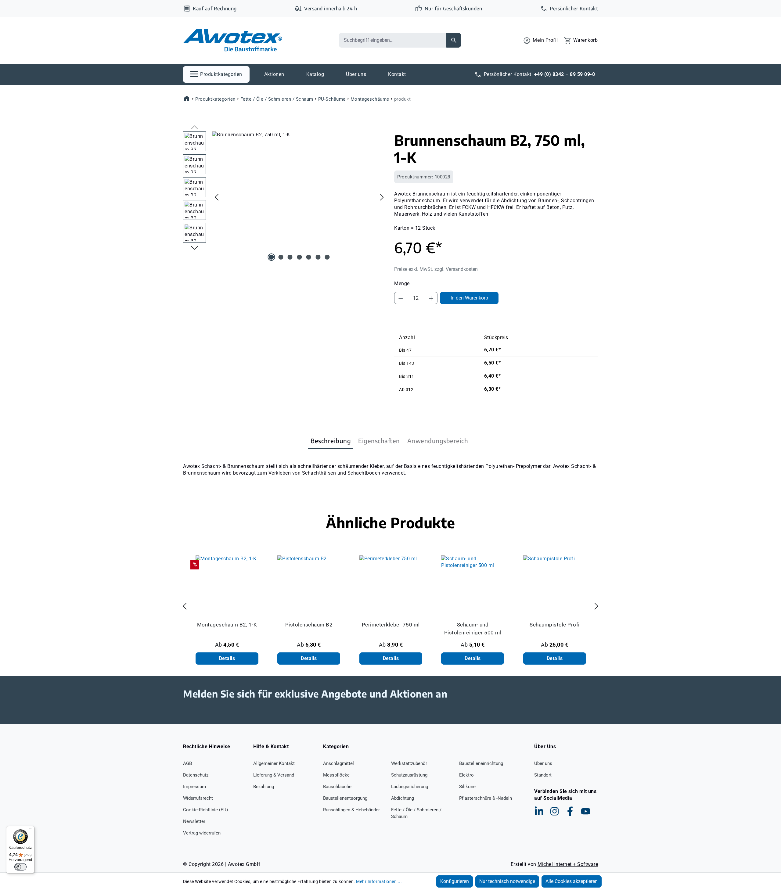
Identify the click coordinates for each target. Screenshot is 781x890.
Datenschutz (195, 775)
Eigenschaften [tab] (379, 440)
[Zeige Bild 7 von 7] (327, 257)
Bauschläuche (337, 786)
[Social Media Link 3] (570, 811)
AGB (187, 763)
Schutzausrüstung (409, 775)
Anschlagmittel (338, 763)
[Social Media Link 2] (555, 811)
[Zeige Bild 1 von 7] (271, 257)
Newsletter (194, 821)
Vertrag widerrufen (202, 833)
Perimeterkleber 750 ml (391, 625)
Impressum (194, 786)
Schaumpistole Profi (555, 625)
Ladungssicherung (409, 786)
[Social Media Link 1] (539, 811)
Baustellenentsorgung (345, 798)
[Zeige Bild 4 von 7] (299, 257)
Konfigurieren (454, 881)
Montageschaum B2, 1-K (227, 625)
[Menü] (30, 829)
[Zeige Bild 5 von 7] (308, 257)
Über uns (543, 763)
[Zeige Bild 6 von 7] (317, 257)
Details (227, 658)
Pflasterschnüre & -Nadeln (485, 798)
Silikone (467, 786)
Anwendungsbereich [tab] (437, 440)
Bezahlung (263, 786)
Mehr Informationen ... (379, 881)
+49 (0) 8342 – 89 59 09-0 (564, 74)
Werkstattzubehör (409, 763)
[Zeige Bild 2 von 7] (280, 257)
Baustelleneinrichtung (481, 763)
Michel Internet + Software (568, 864)
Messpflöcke (336, 775)
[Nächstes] (382, 197)
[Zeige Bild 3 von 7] (290, 257)
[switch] (20, 866)
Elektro (466, 775)
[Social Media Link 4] (586, 811)
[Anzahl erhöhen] (431, 298)
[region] (285, 197)
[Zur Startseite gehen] (232, 40)
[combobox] (392, 40)
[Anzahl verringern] (400, 298)
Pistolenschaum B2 (309, 625)
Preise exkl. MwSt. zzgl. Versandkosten (436, 269)
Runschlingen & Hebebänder (351, 810)
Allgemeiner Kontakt (274, 763)
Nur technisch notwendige (507, 881)
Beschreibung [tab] (331, 440)
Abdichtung (402, 798)
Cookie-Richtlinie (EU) (205, 810)
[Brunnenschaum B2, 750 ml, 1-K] (299, 197)
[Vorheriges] (216, 197)
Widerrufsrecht (198, 798)
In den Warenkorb (469, 298)
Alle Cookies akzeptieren (571, 881)
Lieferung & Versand (273, 775)
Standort (543, 775)
